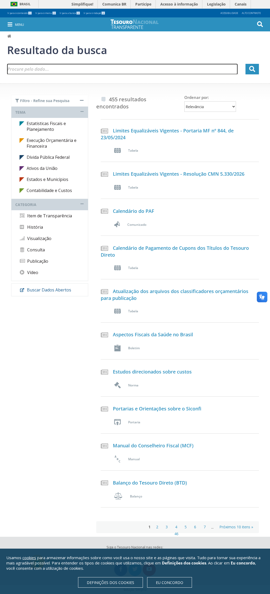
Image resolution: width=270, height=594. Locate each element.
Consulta (35, 250)
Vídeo (32, 272)
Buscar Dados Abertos (48, 290)
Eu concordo (169, 582)
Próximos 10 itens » (236, 526)
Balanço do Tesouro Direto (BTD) (150, 483)
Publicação (37, 261)
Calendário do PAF (133, 211)
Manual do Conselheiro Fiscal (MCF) (153, 445)
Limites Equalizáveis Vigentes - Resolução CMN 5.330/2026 (178, 174)
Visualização (38, 238)
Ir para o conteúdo (19, 13)
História (34, 227)
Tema (20, 112)
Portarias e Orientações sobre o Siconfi (157, 408)
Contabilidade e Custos (49, 190)
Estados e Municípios (47, 179)
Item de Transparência (49, 216)
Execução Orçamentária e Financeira (51, 143)
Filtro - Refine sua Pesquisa (44, 100)
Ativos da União (42, 168)
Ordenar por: (196, 97)
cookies (29, 557)
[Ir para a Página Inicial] (138, 24)
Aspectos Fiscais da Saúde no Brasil (153, 334)
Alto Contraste (251, 13)
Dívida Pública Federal (48, 157)
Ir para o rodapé (94, 13)
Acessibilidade (229, 13)
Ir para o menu (45, 13)
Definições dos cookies (110, 582)
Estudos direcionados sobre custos (152, 371)
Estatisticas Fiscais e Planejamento (46, 126)
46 (176, 533)
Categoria (25, 204)
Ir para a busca (69, 13)
